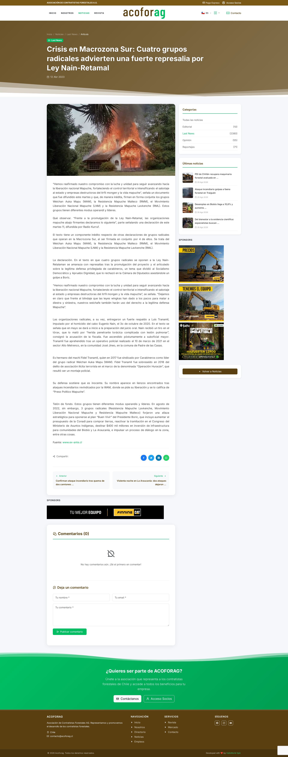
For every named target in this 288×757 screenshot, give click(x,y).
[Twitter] (151, 458)
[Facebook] (144, 458)
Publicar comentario (71, 631)
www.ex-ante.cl (72, 442)
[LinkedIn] (159, 458)
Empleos (139, 741)
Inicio (49, 34)
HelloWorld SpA (233, 753)
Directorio (140, 731)
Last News (72, 34)
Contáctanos (129, 699)
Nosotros (139, 727)
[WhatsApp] (166, 458)
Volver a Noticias (211, 371)
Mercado (173, 727)
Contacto (173, 731)
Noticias (59, 34)
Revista (172, 722)
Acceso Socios (161, 699)
